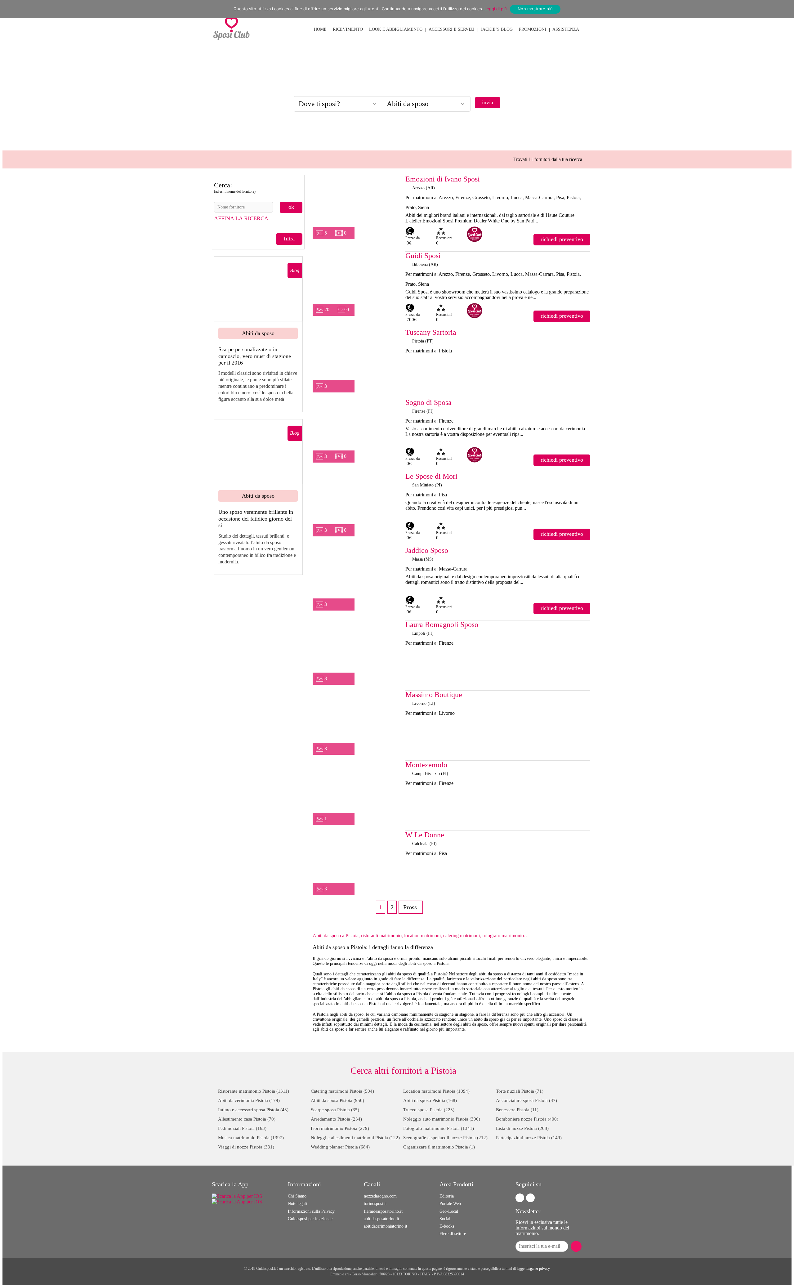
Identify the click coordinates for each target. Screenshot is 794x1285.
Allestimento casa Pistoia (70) (246, 1119)
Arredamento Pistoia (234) (336, 1119)
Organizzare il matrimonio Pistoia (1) (439, 1146)
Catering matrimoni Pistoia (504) (342, 1091)
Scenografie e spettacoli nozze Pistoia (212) (445, 1137)
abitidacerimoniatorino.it (385, 1226)
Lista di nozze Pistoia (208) (522, 1128)
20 (326, 309)
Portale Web (450, 1203)
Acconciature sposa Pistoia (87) (526, 1100)
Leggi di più (495, 8)
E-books (446, 1226)
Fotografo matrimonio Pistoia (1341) (438, 1128)
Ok (291, 207)
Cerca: (235, 187)
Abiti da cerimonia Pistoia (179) (249, 1100)
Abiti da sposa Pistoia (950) (337, 1100)
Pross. (410, 907)
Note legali (297, 1203)
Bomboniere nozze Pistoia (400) (527, 1119)
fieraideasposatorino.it (383, 1211)
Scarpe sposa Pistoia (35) (335, 1109)
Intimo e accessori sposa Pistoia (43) (253, 1109)
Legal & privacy (538, 1268)
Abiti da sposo (258, 333)
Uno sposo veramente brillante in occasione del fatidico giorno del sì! (255, 518)
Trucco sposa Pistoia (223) (428, 1109)
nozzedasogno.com (380, 1196)
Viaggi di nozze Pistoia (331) (246, 1146)
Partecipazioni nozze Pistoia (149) (529, 1137)
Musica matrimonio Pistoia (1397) (251, 1137)
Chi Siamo (297, 1196)
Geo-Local (448, 1211)
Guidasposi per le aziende (310, 1218)
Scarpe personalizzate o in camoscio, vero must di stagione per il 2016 (254, 356)
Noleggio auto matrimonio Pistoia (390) (441, 1119)
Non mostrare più (535, 8)
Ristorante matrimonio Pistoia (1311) (253, 1091)
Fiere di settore (452, 1233)
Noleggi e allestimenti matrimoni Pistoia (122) (355, 1137)
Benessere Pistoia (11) (517, 1109)
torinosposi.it (375, 1203)
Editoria (446, 1196)
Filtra (289, 238)
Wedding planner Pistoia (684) (340, 1146)
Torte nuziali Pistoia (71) (519, 1091)
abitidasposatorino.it (381, 1218)
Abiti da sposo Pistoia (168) (430, 1100)
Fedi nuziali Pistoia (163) (242, 1128)
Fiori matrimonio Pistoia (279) (340, 1128)
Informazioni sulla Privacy (311, 1211)
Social (444, 1218)
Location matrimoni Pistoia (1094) (436, 1091)
